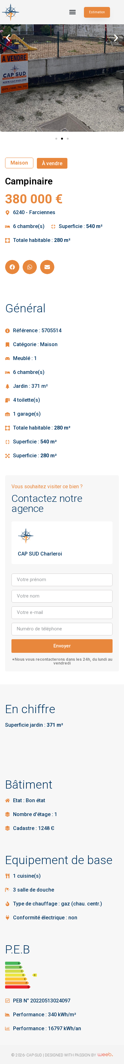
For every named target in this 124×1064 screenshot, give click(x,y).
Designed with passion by (71, 1055)
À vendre (52, 163)
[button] (72, 12)
